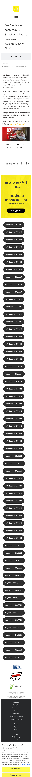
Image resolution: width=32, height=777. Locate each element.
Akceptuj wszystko (16, 768)
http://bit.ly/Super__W (17, 124)
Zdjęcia (16, 727)
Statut (16, 740)
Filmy (16, 730)
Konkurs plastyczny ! (16, 719)
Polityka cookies (25, 764)
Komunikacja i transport (16, 717)
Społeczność (16, 708)
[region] (16, 759)
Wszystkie (16, 705)
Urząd (16, 711)
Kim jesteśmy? (16, 737)
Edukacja (16, 714)
